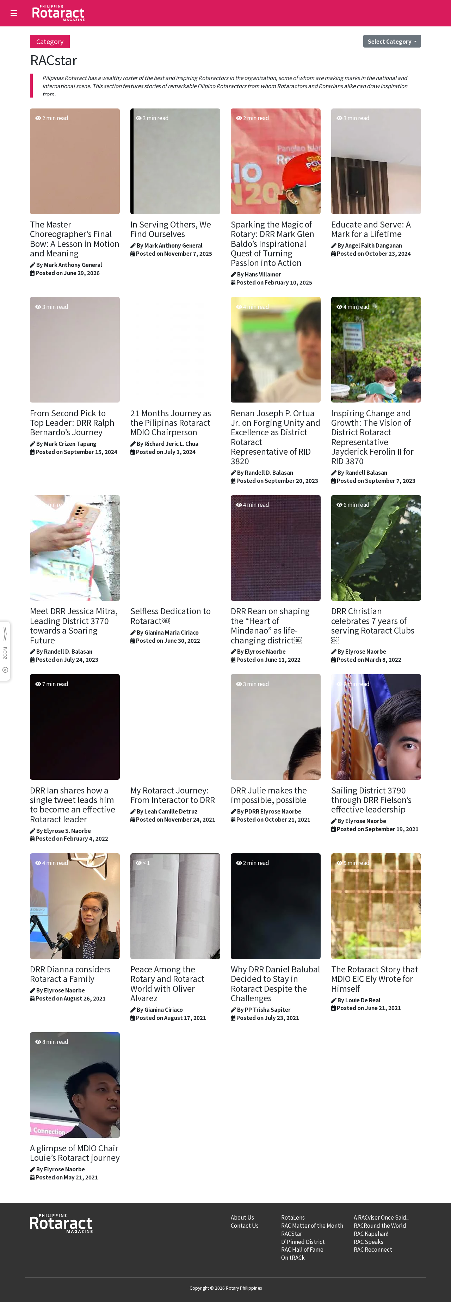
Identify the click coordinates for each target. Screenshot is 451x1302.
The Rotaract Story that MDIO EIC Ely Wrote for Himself (374, 978)
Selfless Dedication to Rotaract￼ (170, 615)
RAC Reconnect (373, 1249)
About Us (242, 1217)
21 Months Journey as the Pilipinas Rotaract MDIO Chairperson (170, 422)
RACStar (291, 1233)
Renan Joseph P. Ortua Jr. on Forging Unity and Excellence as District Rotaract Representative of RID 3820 (275, 437)
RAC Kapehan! (371, 1233)
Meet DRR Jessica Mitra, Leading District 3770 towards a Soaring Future (74, 625)
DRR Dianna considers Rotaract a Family (70, 973)
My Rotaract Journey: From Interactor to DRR (172, 794)
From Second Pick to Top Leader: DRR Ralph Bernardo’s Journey (72, 422)
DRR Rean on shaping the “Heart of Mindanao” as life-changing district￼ (270, 625)
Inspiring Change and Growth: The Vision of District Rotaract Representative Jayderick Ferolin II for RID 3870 (372, 437)
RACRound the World (380, 1225)
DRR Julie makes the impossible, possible (269, 794)
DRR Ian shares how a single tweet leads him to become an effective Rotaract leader (72, 804)
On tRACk (293, 1257)
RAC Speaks (368, 1241)
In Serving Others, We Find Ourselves (170, 228)
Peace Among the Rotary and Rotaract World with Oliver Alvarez (167, 983)
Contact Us (245, 1225)
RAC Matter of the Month (312, 1225)
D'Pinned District (303, 1241)
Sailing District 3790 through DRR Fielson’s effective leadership (371, 799)
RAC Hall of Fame (302, 1249)
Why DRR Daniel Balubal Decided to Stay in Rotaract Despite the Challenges (275, 983)
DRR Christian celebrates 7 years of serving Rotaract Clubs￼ (372, 625)
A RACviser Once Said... (381, 1217)
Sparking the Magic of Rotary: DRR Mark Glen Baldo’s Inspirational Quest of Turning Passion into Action (272, 243)
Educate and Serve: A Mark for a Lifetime (371, 228)
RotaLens (293, 1217)
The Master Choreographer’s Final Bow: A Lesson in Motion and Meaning (74, 238)
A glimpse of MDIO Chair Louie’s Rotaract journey (75, 1152)
